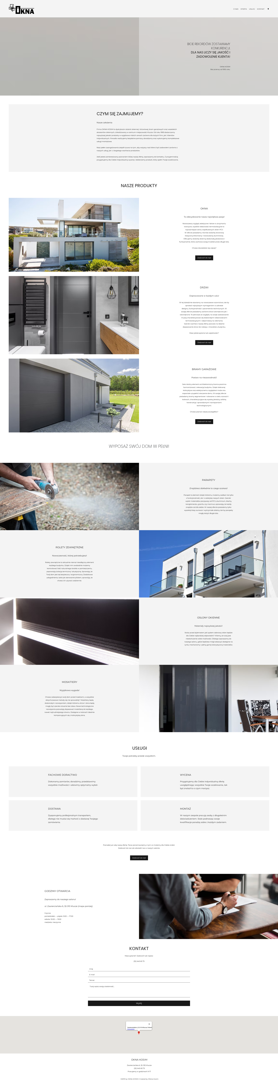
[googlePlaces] (268, 9)
